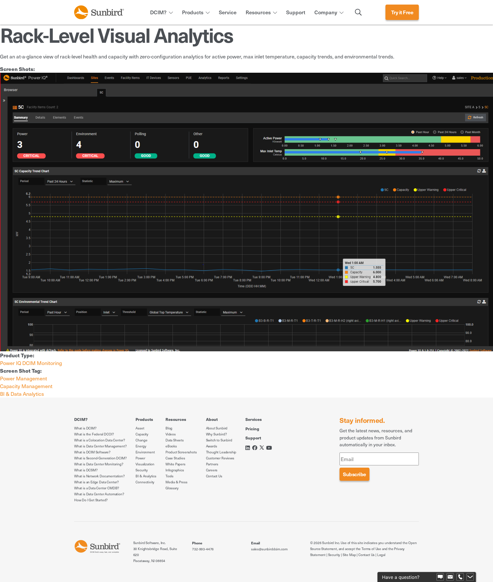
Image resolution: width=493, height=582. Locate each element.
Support (295, 12)
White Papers (175, 464)
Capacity (142, 434)
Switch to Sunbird (219, 440)
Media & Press (176, 481)
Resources (258, 12)
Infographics (174, 470)
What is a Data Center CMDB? (96, 487)
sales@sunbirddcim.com (269, 548)
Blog (168, 428)
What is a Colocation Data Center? (99, 440)
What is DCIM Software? (92, 452)
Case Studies (175, 458)
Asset (140, 428)
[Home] (99, 11)
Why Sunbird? (216, 434)
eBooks (171, 446)
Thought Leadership (221, 452)
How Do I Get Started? (91, 499)
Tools (169, 475)
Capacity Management (26, 386)
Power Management (23, 378)
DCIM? (158, 12)
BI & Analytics (146, 475)
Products (192, 12)
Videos (170, 434)
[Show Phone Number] (460, 577)
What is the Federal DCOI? (94, 434)
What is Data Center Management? (100, 446)
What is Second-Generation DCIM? (100, 458)
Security (142, 470)
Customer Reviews (220, 458)
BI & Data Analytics (22, 394)
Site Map (349, 554)
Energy (141, 446)
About (212, 419)
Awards (211, 446)
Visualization (145, 464)
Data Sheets (174, 440)
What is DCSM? (86, 470)
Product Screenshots (181, 452)
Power (140, 458)
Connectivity (145, 481)
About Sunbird (217, 428)
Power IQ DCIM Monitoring (31, 363)
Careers (212, 470)
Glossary (172, 487)
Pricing (252, 428)
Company (325, 12)
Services (253, 419)
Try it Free (402, 12)
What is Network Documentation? (99, 475)
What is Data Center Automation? (99, 493)
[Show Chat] (440, 577)
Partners (212, 464)
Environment (145, 452)
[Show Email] (450, 577)
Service (228, 12)
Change (141, 440)
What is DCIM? (85, 428)
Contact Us (214, 475)
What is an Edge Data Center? (96, 481)
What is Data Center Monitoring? (98, 464)
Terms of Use (371, 548)
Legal (381, 554)
